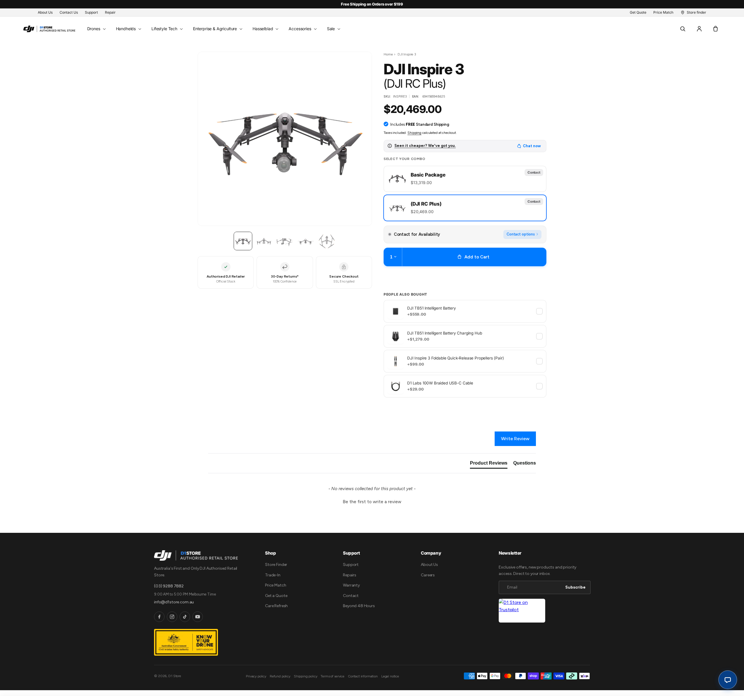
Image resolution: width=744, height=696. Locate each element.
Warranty (351, 585)
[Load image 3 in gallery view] (264, 241)
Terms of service (332, 676)
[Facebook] (159, 617)
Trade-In (272, 575)
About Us (429, 564)
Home (388, 54)
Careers (428, 575)
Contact (351, 595)
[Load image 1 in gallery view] (243, 241)
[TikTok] (185, 617)
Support (351, 564)
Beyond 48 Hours (359, 605)
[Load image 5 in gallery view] (305, 241)
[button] (96, 29)
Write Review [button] (515, 438)
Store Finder (276, 564)
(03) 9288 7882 (169, 586)
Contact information (363, 676)
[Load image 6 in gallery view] (326, 241)
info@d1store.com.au (174, 602)
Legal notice (390, 676)
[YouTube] (197, 617)
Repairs (349, 575)
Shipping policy (305, 676)
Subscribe (575, 587)
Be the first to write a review (372, 501)
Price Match (275, 585)
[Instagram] (172, 617)
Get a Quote (276, 595)
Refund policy (280, 676)
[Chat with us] (727, 679)
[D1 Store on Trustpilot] (522, 611)
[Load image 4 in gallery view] (285, 241)
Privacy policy (256, 676)
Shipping (414, 132)
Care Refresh (276, 605)
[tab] (488, 464)
